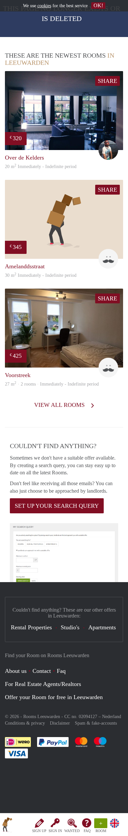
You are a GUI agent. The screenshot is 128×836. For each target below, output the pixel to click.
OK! (98, 5)
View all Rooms (60, 405)
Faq (61, 671)
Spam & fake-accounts (96, 723)
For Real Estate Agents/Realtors (43, 684)
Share (107, 81)
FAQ (87, 831)
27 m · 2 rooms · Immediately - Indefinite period (52, 384)
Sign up (39, 831)
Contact (41, 671)
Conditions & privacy (25, 723)
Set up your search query (57, 506)
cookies (44, 5)
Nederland (111, 716)
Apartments (102, 627)
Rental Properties (31, 627)
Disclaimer (60, 723)
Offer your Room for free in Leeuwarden (54, 697)
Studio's (70, 627)
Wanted (72, 831)
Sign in (55, 831)
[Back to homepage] (7, 825)
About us (16, 671)
